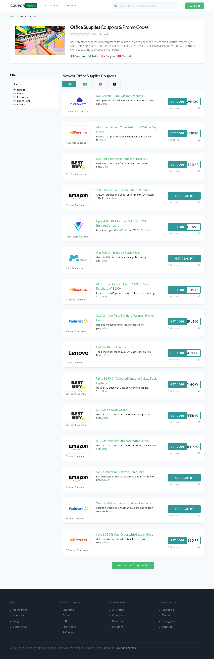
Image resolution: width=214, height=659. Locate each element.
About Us (19, 615)
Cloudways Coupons (76, 111)
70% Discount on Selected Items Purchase (123, 190)
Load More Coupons (131, 565)
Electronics (69, 627)
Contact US (20, 627)
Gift (65, 621)
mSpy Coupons (73, 268)
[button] (78, 56)
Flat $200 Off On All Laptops (114, 347)
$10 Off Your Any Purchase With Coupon (123, 441)
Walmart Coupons (75, 331)
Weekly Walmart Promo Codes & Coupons (123, 503)
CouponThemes (126, 648)
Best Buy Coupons (75, 174)
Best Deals (119, 621)
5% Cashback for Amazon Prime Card (120, 472)
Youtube (167, 627)
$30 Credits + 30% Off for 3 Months (119, 96)
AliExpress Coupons (76, 142)
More (105, 103)
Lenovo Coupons (74, 362)
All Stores (51, 5)
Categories (69, 5)
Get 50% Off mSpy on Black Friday (118, 252)
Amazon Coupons (75, 205)
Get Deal (182, 196)
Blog (16, 621)
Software (68, 632)
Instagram (168, 621)
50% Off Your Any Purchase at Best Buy (122, 158)
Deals (66, 615)
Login (196, 5)
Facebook (168, 610)
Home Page (20, 610)
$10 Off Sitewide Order (111, 409)
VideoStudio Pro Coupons (78, 236)
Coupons (68, 610)
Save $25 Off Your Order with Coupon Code (124, 534)
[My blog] (23, 5)
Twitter (166, 615)
